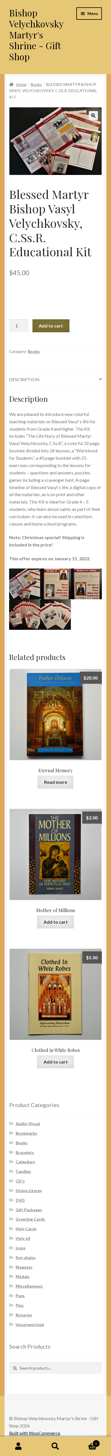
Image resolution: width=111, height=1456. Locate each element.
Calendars (25, 1161)
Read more (55, 782)
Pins (20, 1305)
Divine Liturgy (29, 1190)
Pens (20, 1295)
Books (36, 84)
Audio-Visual (28, 1123)
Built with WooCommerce (34, 1433)
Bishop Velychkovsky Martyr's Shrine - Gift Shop (36, 34)
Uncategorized (30, 1324)
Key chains (26, 1257)
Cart (85, 1442)
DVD (20, 1200)
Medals (23, 1276)
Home (21, 84)
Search (55, 1446)
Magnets (24, 1267)
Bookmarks (26, 1133)
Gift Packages (29, 1209)
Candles (23, 1171)
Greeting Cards (30, 1219)
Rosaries (24, 1314)
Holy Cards (26, 1228)
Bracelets (25, 1152)
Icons (21, 1247)
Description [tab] (24, 379)
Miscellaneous (29, 1286)
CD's (20, 1181)
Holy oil (23, 1238)
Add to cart (51, 325)
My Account (18, 1446)
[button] (93, 115)
